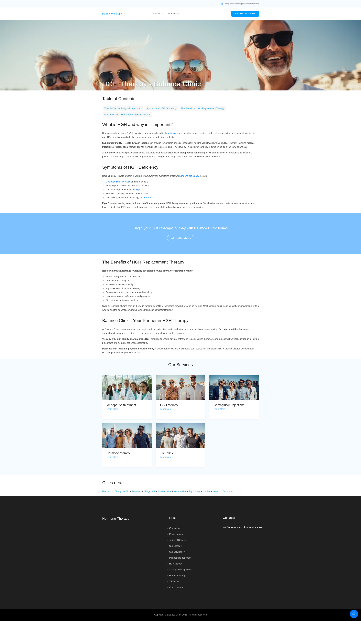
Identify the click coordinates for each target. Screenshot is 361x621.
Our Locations (176, 587)
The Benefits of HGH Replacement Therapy (202, 108)
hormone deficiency (189, 176)
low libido (148, 197)
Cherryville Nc (122, 491)
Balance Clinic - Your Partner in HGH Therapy (127, 114)
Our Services (173, 13)
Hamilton (106, 491)
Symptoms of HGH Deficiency (161, 108)
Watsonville (180, 491)
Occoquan (228, 491)
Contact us (158, 13)
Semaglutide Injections (229, 405)
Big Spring (194, 491)
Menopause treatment (121, 405)
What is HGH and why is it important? (123, 108)
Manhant (136, 491)
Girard (216, 491)
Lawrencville (164, 491)
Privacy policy (176, 534)
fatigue (137, 189)
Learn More (112, 409)
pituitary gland (175, 133)
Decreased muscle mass (118, 182)
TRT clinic (167, 453)
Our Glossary (175, 546)
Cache (206, 491)
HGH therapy (169, 405)
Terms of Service (177, 540)
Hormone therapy (112, 13)
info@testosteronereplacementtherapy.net (242, 4)
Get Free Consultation (245, 14)
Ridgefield (149, 491)
